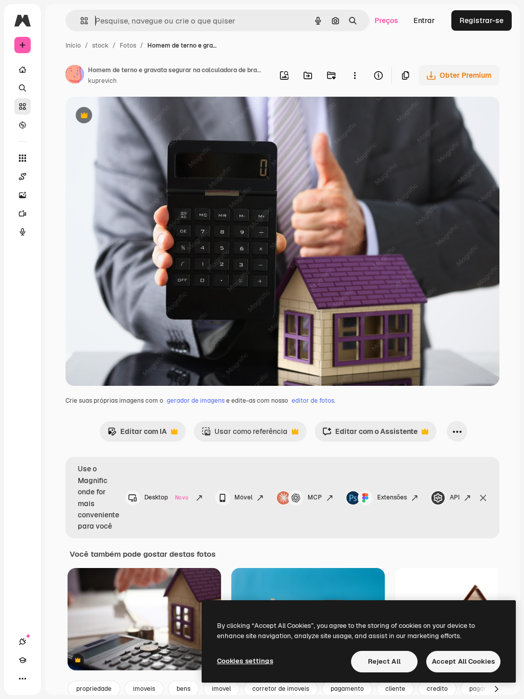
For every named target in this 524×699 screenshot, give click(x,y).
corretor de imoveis (280, 689)
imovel (221, 689)
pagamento (347, 689)
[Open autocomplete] (80, 21)
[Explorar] (22, 125)
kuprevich (102, 81)
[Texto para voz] (22, 232)
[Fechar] (483, 498)
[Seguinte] (496, 689)
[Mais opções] (354, 75)
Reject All (384, 661)
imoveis (144, 689)
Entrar (424, 20)
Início (73, 45)
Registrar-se (482, 20)
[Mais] (22, 678)
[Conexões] (22, 642)
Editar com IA (137, 434)
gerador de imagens (196, 401)
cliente (395, 689)
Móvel (243, 497)
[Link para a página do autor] (75, 75)
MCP (315, 497)
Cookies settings (245, 661)
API (455, 497)
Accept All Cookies (463, 661)
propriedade (94, 689)
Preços (386, 20)
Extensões (392, 497)
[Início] (22, 69)
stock (100, 45)
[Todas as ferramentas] (22, 158)
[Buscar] (22, 88)
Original (131, 116)
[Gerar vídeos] (22, 213)
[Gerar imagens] (22, 195)
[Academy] (22, 660)
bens (183, 689)
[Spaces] (22, 176)
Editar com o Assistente (370, 434)
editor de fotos (313, 401)
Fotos (128, 45)
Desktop (166, 497)
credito (437, 689)
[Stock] (22, 106)
